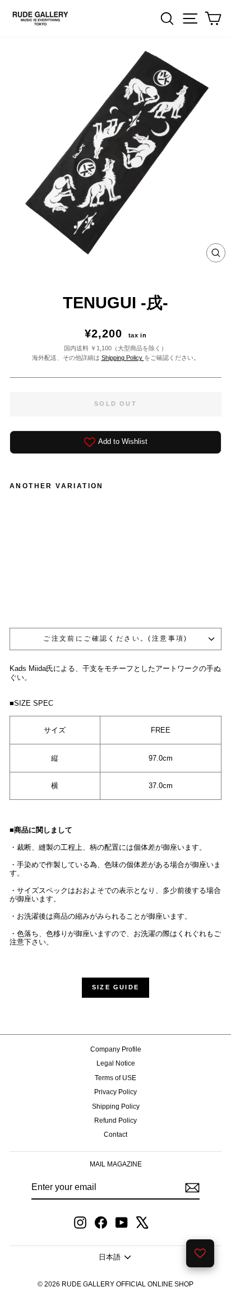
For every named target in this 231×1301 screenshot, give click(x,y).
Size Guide (115, 987)
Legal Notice (115, 1063)
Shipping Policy (122, 357)
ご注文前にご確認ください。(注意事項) (115, 638)
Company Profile (115, 1049)
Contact (115, 1134)
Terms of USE (115, 1078)
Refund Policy (115, 1120)
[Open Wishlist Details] (200, 1253)
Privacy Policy (115, 1092)
